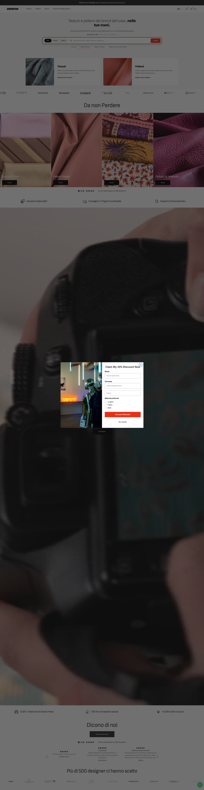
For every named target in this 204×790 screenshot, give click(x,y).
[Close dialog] (141, 365)
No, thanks (123, 422)
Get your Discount (122, 414)
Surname (108, 381)
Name (107, 371)
